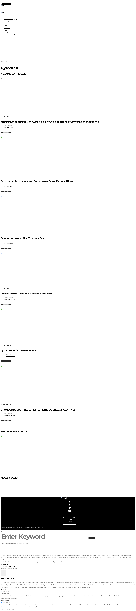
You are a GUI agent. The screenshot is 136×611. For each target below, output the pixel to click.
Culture (7, 28)
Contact (70, 515)
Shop (70, 519)
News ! (6, 30)
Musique (7, 21)
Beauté (7, 25)
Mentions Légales (69, 524)
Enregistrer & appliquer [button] (8, 609)
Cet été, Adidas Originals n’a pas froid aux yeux (26, 293)
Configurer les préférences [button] (10, 566)
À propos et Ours (69, 517)
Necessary (6, 591)
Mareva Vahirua (10, 299)
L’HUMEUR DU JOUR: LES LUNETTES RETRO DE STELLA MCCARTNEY (38, 409)
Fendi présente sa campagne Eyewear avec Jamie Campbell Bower (37, 181)
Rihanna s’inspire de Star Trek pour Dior (22, 238)
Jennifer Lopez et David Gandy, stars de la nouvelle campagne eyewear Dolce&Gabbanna (50, 121)
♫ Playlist (8, 32)
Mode (6, 23)
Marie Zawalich (10, 186)
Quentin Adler (10, 243)
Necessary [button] (4, 589)
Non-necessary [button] (5, 600)
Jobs (70, 521)
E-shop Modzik (9, 34)
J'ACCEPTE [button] (5, 564)
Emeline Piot (9, 127)
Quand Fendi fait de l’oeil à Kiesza (19, 350)
